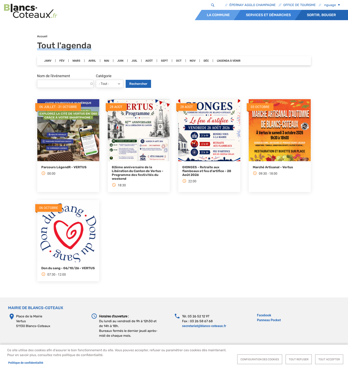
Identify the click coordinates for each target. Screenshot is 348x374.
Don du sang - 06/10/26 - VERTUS (68, 268)
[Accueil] (30, 11)
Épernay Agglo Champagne (252, 5)
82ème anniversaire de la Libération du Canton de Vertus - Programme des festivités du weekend (137, 173)
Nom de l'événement (53, 76)
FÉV (61, 60)
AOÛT (149, 60)
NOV (193, 60)
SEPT (164, 60)
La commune (218, 15)
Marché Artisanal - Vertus (273, 167)
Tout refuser (299, 359)
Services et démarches (268, 15)
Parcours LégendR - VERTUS (64, 167)
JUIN (120, 60)
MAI (106, 60)
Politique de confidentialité (25, 362)
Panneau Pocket (269, 320)
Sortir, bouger (321, 15)
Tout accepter (329, 359)
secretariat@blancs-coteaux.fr (204, 326)
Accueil (42, 36)
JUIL (134, 60)
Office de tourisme (299, 5)
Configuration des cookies (259, 359)
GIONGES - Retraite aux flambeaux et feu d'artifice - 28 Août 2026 (206, 171)
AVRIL (92, 60)
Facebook (264, 315)
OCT (179, 60)
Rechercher (138, 84)
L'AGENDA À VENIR (228, 60)
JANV (47, 60)
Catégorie (104, 76)
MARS (76, 60)
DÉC (206, 60)
